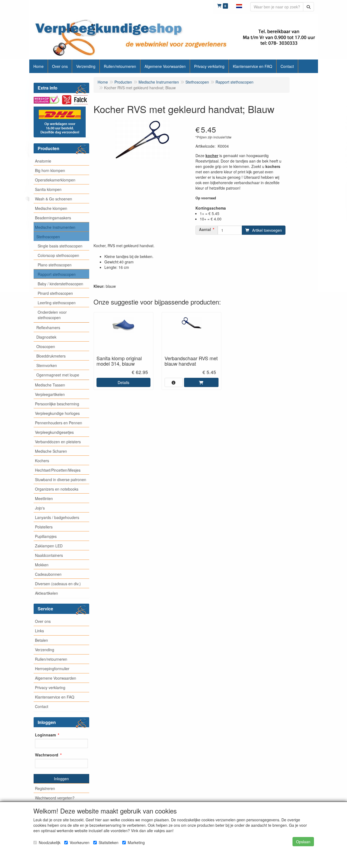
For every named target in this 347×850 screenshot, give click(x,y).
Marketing (136, 842)
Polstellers (44, 527)
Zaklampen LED (49, 545)
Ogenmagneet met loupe (57, 375)
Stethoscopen (48, 236)
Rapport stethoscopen (57, 274)
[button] (239, 5)
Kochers (42, 460)
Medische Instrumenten (55, 227)
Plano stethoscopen (55, 264)
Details (123, 382)
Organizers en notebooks (56, 489)
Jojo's (40, 508)
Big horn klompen (50, 170)
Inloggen (61, 778)
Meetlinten (44, 498)
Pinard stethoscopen (55, 293)
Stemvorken (46, 365)
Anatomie (43, 161)
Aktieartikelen (46, 593)
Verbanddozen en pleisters (58, 441)
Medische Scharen (51, 451)
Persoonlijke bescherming (57, 403)
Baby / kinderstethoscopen (60, 283)
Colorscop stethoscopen (58, 255)
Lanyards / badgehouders (57, 517)
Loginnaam (45, 734)
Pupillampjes (46, 536)
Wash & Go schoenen (53, 198)
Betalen (41, 640)
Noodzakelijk (49, 842)
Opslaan (303, 841)
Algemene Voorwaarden (55, 678)
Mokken (42, 564)
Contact (41, 706)
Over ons (43, 621)
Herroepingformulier (52, 668)
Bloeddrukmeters (51, 356)
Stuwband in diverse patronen (60, 479)
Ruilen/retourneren (51, 659)
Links (39, 630)
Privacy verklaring (50, 687)
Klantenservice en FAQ (54, 697)
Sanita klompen (48, 189)
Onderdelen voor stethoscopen (52, 314)
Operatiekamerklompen (55, 180)
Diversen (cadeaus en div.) (58, 583)
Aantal (205, 229)
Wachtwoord (46, 755)
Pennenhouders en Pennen (58, 422)
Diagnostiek (46, 337)
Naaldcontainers (49, 555)
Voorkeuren (79, 842)
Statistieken (108, 842)
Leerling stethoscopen (57, 302)
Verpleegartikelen (50, 394)
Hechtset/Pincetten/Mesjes (58, 470)
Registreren (45, 788)
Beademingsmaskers (53, 217)
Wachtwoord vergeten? (55, 798)
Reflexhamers (48, 327)
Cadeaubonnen (48, 574)
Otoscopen (45, 346)
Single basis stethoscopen (60, 246)
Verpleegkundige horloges (57, 413)
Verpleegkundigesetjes (54, 432)
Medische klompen (51, 208)
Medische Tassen (50, 385)
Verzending (44, 649)
